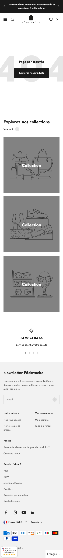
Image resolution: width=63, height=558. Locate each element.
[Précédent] (4, 6)
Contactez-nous (12, 453)
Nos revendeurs (12, 420)
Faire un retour (43, 426)
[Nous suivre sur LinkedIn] (32, 512)
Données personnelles (16, 495)
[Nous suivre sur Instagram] (14, 512)
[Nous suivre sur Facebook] (6, 512)
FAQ (6, 471)
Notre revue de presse (12, 427)
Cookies (8, 489)
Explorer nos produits (31, 73)
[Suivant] (58, 6)
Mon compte (42, 420)
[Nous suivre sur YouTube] (23, 512)
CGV (6, 477)
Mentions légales (13, 483)
